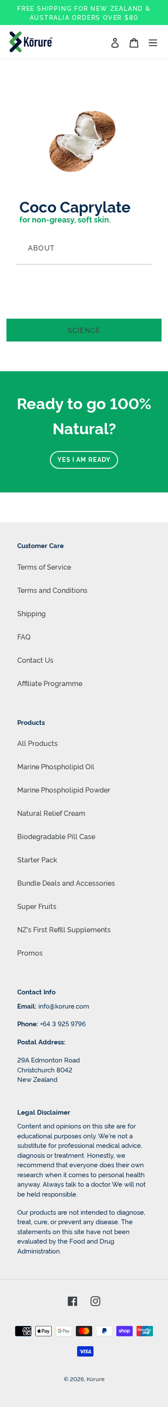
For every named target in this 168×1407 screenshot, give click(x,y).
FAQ (24, 636)
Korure (96, 1378)
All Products (37, 743)
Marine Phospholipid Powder (63, 789)
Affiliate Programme (49, 683)
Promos (30, 952)
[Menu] (152, 41)
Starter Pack (37, 859)
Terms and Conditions (52, 590)
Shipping (31, 613)
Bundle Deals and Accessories (66, 882)
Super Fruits (36, 906)
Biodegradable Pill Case (56, 836)
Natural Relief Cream (51, 813)
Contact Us (35, 659)
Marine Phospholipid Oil (55, 766)
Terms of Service (44, 566)
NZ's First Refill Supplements (64, 929)
